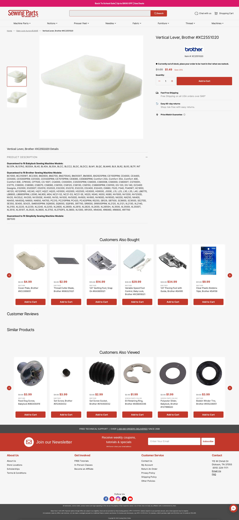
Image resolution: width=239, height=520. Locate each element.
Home (9, 31)
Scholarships (13, 469)
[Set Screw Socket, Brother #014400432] (101, 388)
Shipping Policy (149, 477)
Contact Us (146, 461)
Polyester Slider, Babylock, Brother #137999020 (169, 403)
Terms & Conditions (16, 473)
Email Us (216, 471)
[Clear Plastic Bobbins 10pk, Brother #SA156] (208, 275)
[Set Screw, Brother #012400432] (66, 388)
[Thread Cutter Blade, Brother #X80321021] (66, 275)
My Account (147, 465)
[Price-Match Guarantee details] (184, 114)
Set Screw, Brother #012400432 (63, 402)
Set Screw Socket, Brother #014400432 (99, 402)
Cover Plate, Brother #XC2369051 (28, 289)
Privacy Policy (148, 473)
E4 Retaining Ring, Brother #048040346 (135, 402)
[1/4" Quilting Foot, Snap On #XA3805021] (101, 275)
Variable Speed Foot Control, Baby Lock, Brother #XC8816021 (135, 291)
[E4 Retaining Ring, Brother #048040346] (137, 388)
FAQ (214, 474)
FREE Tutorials (81, 461)
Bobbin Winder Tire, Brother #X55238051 (206, 402)
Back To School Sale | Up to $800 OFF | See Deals (119, 3)
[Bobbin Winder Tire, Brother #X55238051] (208, 388)
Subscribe (208, 441)
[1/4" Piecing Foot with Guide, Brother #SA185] (172, 275)
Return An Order (149, 469)
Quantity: (160, 75)
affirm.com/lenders (134, 511)
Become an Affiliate (83, 469)
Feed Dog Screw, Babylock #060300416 (29, 402)
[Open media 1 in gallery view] (141, 41)
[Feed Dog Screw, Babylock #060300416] (30, 388)
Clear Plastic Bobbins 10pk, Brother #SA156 (206, 289)
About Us (11, 461)
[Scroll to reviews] (194, 43)
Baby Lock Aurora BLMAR (27, 31)
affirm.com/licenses (142, 513)
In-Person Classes (83, 465)
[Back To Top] (235, 516)
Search (160, 13)
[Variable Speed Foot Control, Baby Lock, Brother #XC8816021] (137, 275)
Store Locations (14, 465)
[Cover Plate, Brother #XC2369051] (30, 275)
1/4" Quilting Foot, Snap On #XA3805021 (100, 289)
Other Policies (148, 481)
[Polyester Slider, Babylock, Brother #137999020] (172, 388)
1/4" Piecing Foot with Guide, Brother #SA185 (172, 289)
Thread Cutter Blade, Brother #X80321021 (64, 289)
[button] (223, 13)
